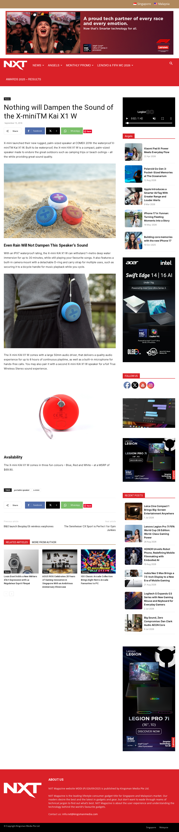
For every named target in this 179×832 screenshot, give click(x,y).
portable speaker (22, 490)
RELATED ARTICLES (17, 542)
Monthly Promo (78, 65)
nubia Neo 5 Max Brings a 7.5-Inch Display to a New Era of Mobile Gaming (159, 577)
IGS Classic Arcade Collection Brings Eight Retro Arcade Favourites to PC (97, 580)
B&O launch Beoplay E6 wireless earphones (28, 526)
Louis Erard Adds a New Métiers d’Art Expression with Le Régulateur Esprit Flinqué (20, 580)
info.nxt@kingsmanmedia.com (80, 814)
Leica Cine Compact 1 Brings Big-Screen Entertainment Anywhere (159, 510)
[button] (171, 63)
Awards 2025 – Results (23, 79)
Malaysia (163, 827)
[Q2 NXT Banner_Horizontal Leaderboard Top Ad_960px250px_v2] (89, 54)
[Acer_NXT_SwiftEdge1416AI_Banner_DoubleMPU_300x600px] (149, 361)
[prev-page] (6, 594)
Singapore (151, 827)
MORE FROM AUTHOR (44, 542)
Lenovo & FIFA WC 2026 (113, 65)
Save (89, 131)
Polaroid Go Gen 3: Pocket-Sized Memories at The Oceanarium (158, 172)
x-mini (36, 490)
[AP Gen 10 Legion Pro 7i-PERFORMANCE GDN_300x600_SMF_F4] (149, 750)
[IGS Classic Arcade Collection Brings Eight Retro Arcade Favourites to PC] (98, 561)
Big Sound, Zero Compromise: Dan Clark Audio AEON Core (158, 621)
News (37, 65)
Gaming (85, 572)
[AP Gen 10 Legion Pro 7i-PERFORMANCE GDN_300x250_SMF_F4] (149, 480)
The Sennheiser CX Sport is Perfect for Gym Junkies (90, 528)
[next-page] (11, 594)
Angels (53, 65)
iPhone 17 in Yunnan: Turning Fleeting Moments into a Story (157, 217)
